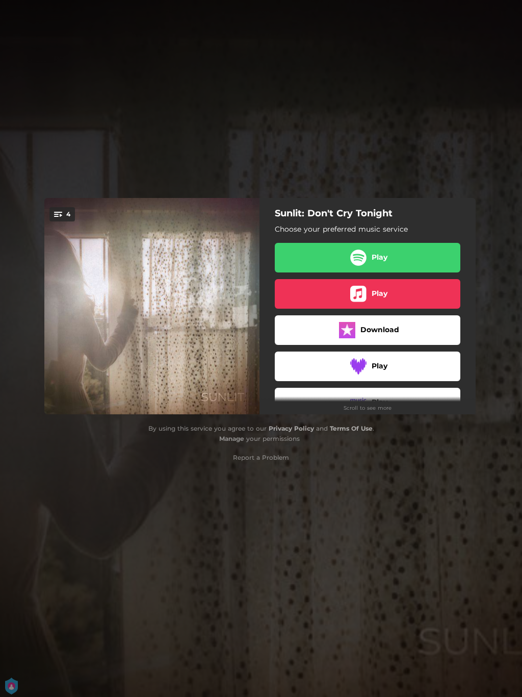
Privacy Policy (291, 428)
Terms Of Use (351, 428)
